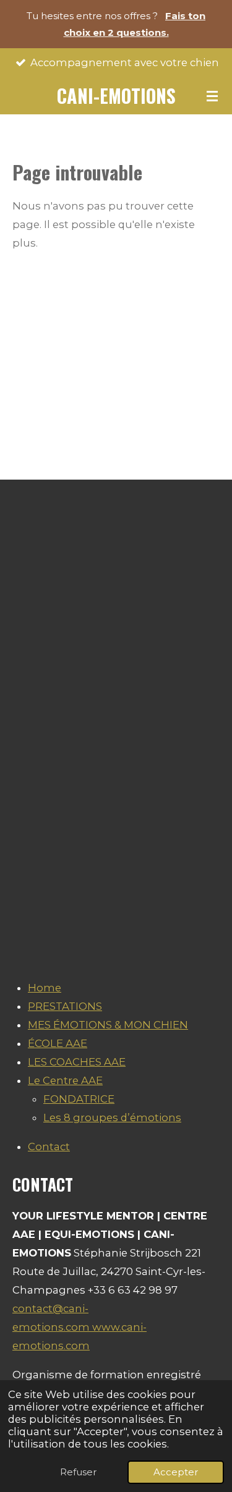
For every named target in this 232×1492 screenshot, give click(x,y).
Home (44, 987)
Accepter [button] (175, 1472)
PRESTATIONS (65, 1006)
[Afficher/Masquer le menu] (212, 95)
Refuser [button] (78, 1472)
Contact (49, 1146)
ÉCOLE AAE (57, 1043)
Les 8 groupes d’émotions (112, 1117)
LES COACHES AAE (77, 1062)
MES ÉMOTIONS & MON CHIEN (108, 1025)
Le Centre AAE (65, 1080)
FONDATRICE (78, 1099)
